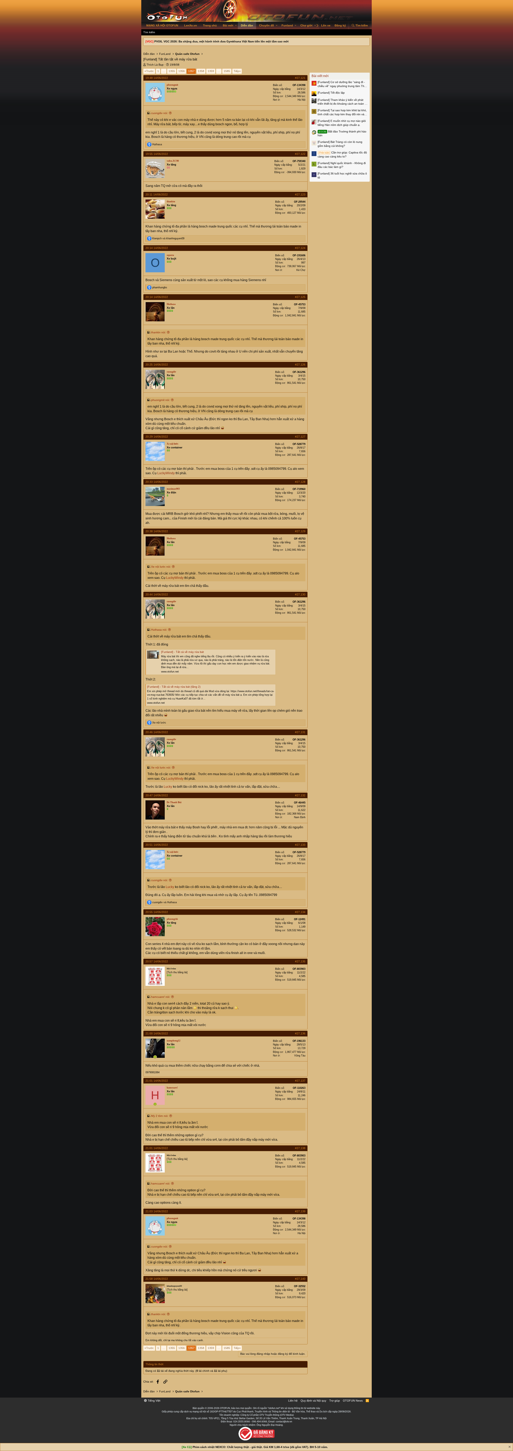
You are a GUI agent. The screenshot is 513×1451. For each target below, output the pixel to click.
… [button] (163, 71)
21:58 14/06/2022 (156, 1278)
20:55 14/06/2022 (156, 912)
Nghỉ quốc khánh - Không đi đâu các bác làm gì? (342, 165)
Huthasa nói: (159, 629)
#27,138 (300, 1148)
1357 (191, 71)
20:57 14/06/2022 (156, 961)
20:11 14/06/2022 (156, 194)
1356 (181, 71)
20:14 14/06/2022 (156, 248)
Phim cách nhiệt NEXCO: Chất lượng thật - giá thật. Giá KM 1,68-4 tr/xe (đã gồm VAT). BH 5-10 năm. (260, 1447)
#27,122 (300, 153)
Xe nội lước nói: (161, 566)
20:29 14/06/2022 (156, 436)
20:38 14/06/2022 (156, 531)
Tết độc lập (331, 92)
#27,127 (300, 436)
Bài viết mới (320, 76)
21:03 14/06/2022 (156, 1211)
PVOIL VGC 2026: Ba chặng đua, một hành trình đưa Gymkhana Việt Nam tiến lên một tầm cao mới (221, 41)
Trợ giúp (334, 1400)
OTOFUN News (353, 1400)
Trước (150, 71)
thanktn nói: (158, 332)
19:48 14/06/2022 (156, 77)
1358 (201, 71)
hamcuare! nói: (160, 996)
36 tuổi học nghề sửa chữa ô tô (342, 175)
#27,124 (300, 248)
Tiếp (236, 71)
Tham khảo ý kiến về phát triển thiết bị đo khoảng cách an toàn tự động (342, 102)
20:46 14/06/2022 (156, 732)
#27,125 (300, 297)
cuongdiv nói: (159, 113)
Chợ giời (306, 25)
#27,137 (300, 1080)
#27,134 (300, 912)
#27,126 (300, 364)
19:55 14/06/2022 (156, 153)
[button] (236, 25)
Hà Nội (301, 99)
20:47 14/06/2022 (156, 795)
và (168, 238)
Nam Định (299, 817)
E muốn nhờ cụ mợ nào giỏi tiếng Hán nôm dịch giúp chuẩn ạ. (342, 122)
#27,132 (300, 795)
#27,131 (300, 732)
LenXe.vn (190, 25)
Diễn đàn (247, 25)
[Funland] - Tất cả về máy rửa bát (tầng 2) (174, 686)
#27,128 (300, 481)
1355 (172, 71)
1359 (211, 71)
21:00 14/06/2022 (156, 1033)
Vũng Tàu (299, 1055)
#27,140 (300, 1278)
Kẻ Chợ (300, 270)
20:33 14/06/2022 (156, 481)
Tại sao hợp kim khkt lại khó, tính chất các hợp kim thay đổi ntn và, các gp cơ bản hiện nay (342, 112)
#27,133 (300, 844)
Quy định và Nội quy (313, 1400)
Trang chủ (210, 25)
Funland (287, 25)
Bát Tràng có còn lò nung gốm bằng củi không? (340, 143)
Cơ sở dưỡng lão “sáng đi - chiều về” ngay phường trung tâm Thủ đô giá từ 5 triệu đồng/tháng (342, 84)
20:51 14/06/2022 (156, 844)
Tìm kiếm (149, 32)
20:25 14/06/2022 (156, 364)
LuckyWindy (166, 473)
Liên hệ (293, 1400)
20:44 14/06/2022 (156, 594)
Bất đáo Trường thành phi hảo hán (342, 133)
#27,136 (300, 1033)
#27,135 (300, 961)
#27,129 (300, 531)
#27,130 (300, 594)
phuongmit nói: (160, 400)
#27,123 (300, 194)
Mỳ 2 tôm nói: (159, 1115)
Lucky (168, 786)
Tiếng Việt (153, 1400)
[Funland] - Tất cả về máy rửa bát (182, 651)
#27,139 (300, 1211)
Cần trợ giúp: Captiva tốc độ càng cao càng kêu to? (342, 154)
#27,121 (300, 77)
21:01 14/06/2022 (156, 1080)
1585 (227, 71)
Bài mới (228, 25)
